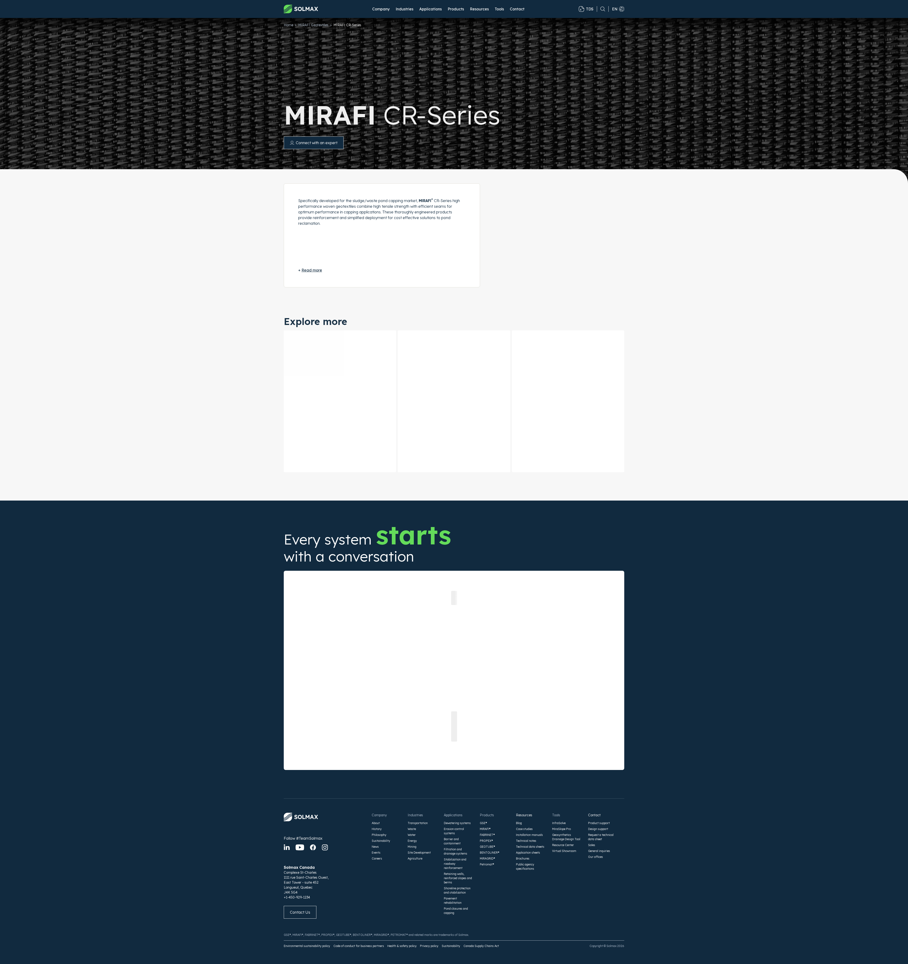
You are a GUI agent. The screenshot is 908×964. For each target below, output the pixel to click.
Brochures (522, 858)
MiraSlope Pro (561, 829)
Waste (412, 829)
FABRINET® (487, 835)
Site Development (419, 852)
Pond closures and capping (456, 911)
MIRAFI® (485, 829)
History (377, 829)
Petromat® (487, 864)
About (376, 823)
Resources (524, 815)
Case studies (524, 829)
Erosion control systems (454, 831)
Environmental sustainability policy (307, 946)
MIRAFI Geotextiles (313, 25)
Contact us (300, 912)
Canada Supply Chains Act (481, 946)
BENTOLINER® (489, 852)
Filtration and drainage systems (455, 851)
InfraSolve (559, 823)
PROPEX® (486, 841)
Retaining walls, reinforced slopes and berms (458, 878)
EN (614, 9)
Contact (517, 9)
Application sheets (528, 852)
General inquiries (599, 851)
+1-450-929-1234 (297, 897)
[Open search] (601, 9)
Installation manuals (529, 835)
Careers (377, 858)
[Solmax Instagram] (325, 847)
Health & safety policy (402, 946)
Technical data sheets (530, 846)
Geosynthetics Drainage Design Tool (566, 837)
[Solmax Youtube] (300, 847)
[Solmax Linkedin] (287, 847)
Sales (591, 845)
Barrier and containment (452, 841)
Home (288, 25)
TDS (590, 9)
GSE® (483, 823)
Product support (599, 823)
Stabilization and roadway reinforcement (455, 864)
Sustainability (381, 841)
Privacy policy (429, 946)
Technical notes (526, 841)
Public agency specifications (525, 866)
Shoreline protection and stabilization (457, 890)
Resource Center (563, 845)
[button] (381, 9)
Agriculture (415, 858)
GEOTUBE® (487, 846)
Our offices (595, 857)
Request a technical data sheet (601, 837)
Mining (412, 846)
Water (412, 835)
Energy (412, 841)
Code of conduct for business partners (358, 946)
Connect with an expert (316, 142)
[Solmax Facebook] (313, 847)
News (375, 846)
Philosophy (379, 835)
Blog (519, 823)
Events (376, 852)
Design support (598, 829)
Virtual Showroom (564, 851)
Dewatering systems (457, 823)
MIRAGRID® (487, 858)
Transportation (418, 823)
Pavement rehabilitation (453, 900)
